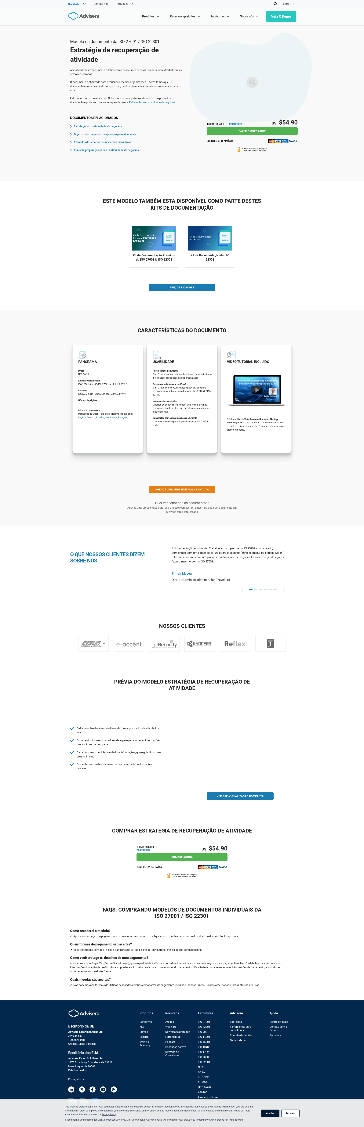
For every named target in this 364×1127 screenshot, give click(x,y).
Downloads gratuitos (177, 1031)
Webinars (170, 1026)
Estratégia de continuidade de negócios (152, 102)
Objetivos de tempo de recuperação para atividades (105, 134)
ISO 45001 (204, 1041)
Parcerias (275, 1035)
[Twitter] (82, 1090)
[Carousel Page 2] (255, 589)
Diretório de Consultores (172, 1053)
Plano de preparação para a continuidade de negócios (106, 150)
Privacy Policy (109, 1114)
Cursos (144, 1031)
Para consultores (208, 1097)
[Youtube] (103, 1090)
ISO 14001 (204, 1036)
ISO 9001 (203, 1031)
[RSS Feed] (114, 1090)
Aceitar (270, 1113)
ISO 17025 (204, 1051)
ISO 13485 (204, 1047)
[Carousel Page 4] (265, 589)
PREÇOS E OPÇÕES (182, 287)
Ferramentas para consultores (240, 1028)
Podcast (170, 1041)
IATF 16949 (204, 1087)
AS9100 (202, 1092)
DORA (201, 1072)
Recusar (290, 1113)
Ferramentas (172, 1036)
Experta (144, 1036)
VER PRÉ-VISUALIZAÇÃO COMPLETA (240, 796)
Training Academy (145, 1043)
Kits (142, 1026)
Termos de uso (238, 1040)
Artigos (169, 1021)
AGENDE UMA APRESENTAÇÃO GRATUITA (182, 489)
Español (100, 417)
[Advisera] (84, 16)
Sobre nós (236, 1021)
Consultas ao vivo (175, 1047)
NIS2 (201, 1067)
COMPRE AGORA (182, 857)
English (82, 417)
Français (122, 417)
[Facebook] (92, 1090)
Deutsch (91, 417)
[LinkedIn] (71, 1090)
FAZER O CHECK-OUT (252, 131)
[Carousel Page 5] (270, 589)
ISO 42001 (204, 1026)
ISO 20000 (204, 1057)
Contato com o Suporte (278, 1028)
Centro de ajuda (279, 1021)
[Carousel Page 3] (260, 589)
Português (236, 124)
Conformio (146, 1021)
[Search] (275, 4)
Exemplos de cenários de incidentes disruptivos (102, 142)
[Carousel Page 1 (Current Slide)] (251, 589)
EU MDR (202, 1082)
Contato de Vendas (241, 1035)
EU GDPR (203, 1077)
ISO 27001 (204, 1021)
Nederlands (111, 417)
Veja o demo (281, 16)
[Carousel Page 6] (275, 589)
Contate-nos (101, 3)
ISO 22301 (204, 1062)
